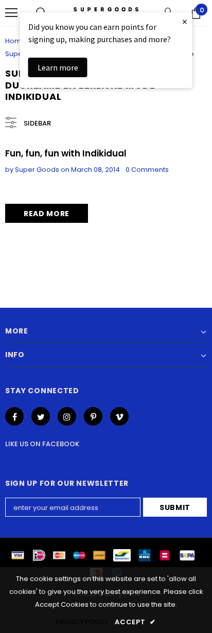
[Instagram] (67, 416)
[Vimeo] (119, 416)
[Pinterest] (93, 416)
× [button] (184, 21)
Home (15, 41)
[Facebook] (14, 416)
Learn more (58, 67)
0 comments (147, 169)
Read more (46, 213)
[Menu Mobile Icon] (11, 13)
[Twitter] (40, 416)
